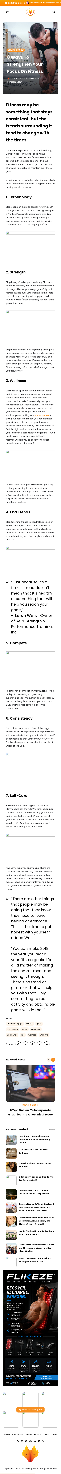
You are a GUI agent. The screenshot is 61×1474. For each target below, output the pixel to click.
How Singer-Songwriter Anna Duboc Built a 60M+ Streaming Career (34, 1139)
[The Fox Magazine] (30, 12)
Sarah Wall (12, 1035)
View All (52, 1129)
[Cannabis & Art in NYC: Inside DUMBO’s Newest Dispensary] (11, 1194)
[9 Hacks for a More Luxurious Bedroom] (11, 1153)
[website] (39, 1441)
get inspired (12, 1029)
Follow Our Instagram (32, 1409)
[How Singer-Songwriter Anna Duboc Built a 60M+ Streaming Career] (11, 1140)
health (24, 1029)
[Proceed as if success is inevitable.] (27, 2)
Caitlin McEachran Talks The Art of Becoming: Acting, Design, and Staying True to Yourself (36, 1220)
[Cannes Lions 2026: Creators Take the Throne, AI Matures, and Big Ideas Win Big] (11, 1248)
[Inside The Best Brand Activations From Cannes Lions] (11, 1235)
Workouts (44, 1035)
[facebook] (18, 1044)
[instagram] (26, 1441)
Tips (23, 1035)
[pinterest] (32, 1044)
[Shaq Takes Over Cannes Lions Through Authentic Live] (11, 1262)
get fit (38, 1024)
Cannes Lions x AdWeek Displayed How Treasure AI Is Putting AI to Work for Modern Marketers (36, 1207)
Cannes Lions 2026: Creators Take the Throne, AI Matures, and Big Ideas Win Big (36, 1247)
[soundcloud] (35, 1441)
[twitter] (25, 1044)
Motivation (35, 1029)
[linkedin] (46, 1044)
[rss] (43, 1441)
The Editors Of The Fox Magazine (25, 78)
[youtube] (30, 1441)
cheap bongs (41, 415)
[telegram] (39, 1044)
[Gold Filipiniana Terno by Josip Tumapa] (11, 1167)
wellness (32, 1035)
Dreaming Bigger (16, 50)
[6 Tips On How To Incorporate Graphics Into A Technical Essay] (30, 1083)
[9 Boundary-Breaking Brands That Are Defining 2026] (11, 1180)
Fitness (29, 1024)
